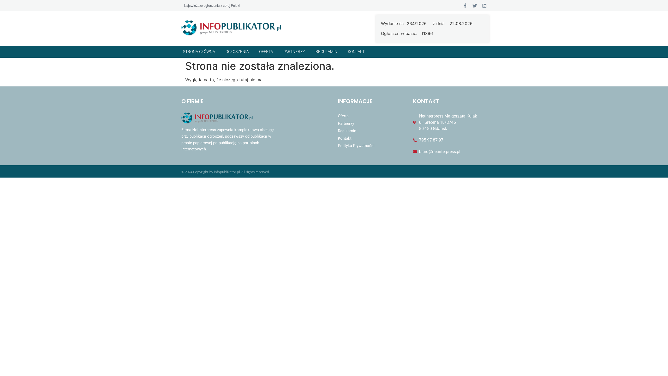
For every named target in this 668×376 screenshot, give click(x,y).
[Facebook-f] (465, 5)
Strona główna (199, 51)
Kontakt (356, 51)
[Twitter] (475, 5)
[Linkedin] (484, 5)
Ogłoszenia (237, 51)
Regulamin (326, 51)
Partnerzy (294, 51)
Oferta (266, 51)
